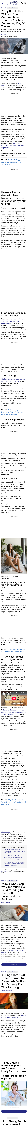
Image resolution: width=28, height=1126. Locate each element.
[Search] (21, 3)
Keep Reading (14, 965)
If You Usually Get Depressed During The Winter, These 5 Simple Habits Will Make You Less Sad (14, 863)
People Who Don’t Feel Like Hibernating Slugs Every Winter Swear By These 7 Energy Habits (13, 857)
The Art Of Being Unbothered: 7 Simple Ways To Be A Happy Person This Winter (14, 851)
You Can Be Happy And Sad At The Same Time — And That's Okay (12, 162)
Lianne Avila (4, 34)
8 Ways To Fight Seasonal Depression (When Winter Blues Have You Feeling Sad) (13, 412)
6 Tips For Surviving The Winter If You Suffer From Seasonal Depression (13, 802)
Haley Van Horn (5, 902)
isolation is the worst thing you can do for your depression (12, 145)
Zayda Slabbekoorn (6, 990)
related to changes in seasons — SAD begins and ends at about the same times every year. (13, 712)
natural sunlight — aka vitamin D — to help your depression (13, 321)
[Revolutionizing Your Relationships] (14, 2)
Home (2, 8)
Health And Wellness (12, 8)
